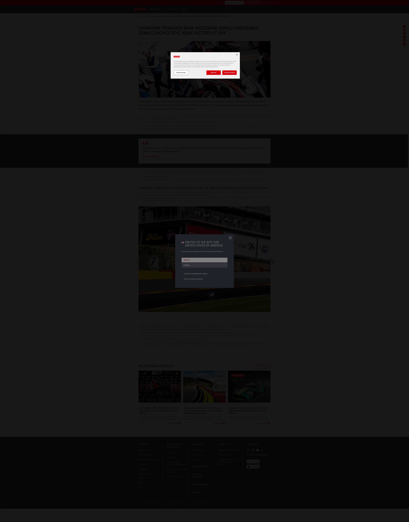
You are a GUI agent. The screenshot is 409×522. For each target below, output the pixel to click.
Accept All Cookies (229, 72)
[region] (205, 65)
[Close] (237, 54)
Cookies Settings (181, 72)
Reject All (213, 72)
